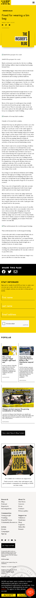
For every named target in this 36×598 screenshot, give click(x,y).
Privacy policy (23, 511)
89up (8, 576)
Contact (21, 508)
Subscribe (21, 527)
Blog (2, 502)
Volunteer (21, 518)
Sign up (3, 534)
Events (3, 529)
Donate (21, 529)
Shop (20, 522)
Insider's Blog (7, 10)
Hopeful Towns (6, 520)
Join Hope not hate (8, 546)
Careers (21, 504)
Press (20, 506)
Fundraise (21, 520)
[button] (33, 2)
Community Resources (9, 522)
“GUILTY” (14, 218)
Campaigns (5, 531)
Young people (6, 515)
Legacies (21, 524)
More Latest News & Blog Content (13, 433)
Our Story (21, 502)
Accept (8, 595)
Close (23, 595)
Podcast (4, 504)
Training (4, 518)
